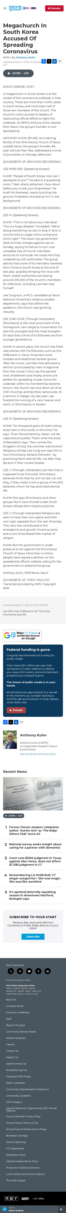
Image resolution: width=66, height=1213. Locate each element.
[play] (5, 1209)
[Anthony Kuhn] (10, 740)
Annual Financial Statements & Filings (26, 1129)
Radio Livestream (15, 1083)
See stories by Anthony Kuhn (38, 754)
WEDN (17, 988)
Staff (8, 1019)
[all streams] (62, 1209)
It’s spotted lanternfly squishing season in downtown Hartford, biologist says (32, 895)
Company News (14, 1006)
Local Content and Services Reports (25, 1174)
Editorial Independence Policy (22, 1161)
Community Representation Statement (27, 1089)
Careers (10, 1044)
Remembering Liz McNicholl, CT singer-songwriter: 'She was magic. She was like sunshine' (35, 878)
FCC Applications (15, 1148)
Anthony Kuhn (25, 57)
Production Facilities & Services (22, 1168)
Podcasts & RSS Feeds (18, 1076)
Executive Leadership (17, 1012)
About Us (11, 1000)
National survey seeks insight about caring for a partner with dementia (35, 846)
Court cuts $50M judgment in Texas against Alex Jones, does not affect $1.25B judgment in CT (35, 861)
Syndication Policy (16, 1155)
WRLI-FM (36, 991)
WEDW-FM (11, 991)
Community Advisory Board (21, 1032)
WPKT (28, 991)
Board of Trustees (15, 1025)
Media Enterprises (15, 1038)
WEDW (24, 988)
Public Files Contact (15, 994)
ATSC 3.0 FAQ (31, 994)
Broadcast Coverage (17, 1136)
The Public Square (15, 1180)
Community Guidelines (18, 1096)
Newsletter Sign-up (16, 1070)
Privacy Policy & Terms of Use (22, 1123)
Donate (55, 8)
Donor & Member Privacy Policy (23, 1116)
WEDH (9, 988)
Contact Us (12, 1051)
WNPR (21, 991)
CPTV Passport (14, 1102)
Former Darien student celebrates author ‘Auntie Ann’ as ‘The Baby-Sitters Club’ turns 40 (34, 831)
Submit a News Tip (16, 1064)
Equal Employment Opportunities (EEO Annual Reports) (31, 1109)
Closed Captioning (16, 1142)
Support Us (12, 1057)
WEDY (32, 988)
